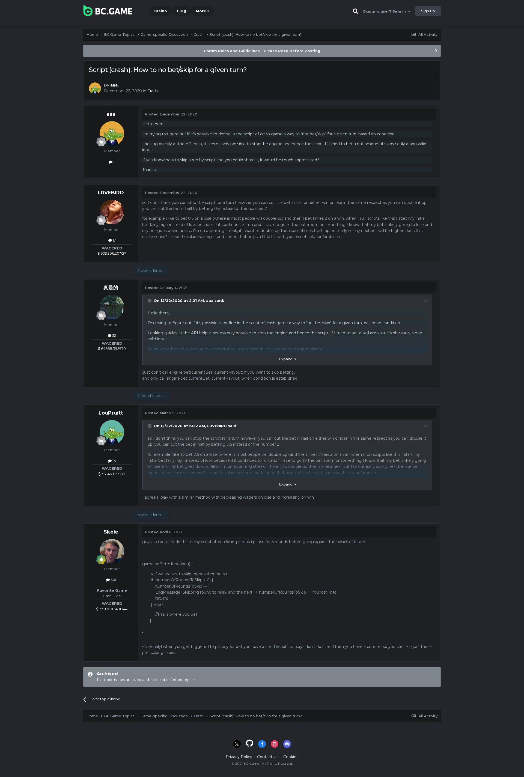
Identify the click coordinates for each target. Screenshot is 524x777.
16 (114, 461)
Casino (160, 11)
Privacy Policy (239, 756)
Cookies (290, 756)
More (201, 11)
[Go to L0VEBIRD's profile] (112, 212)
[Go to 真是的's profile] (112, 307)
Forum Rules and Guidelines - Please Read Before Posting (262, 51)
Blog (181, 11)
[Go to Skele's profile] (112, 551)
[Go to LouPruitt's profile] (112, 432)
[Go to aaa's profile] (95, 88)
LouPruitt (111, 413)
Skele (111, 532)
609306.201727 (113, 253)
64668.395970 (113, 348)
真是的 (110, 288)
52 (113, 335)
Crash (152, 90)
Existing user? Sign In (385, 11)
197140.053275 (112, 474)
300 (114, 579)
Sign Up (428, 11)
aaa (114, 85)
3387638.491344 (112, 609)
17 (114, 240)
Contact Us (267, 756)
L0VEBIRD (111, 193)
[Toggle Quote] (150, 300)
